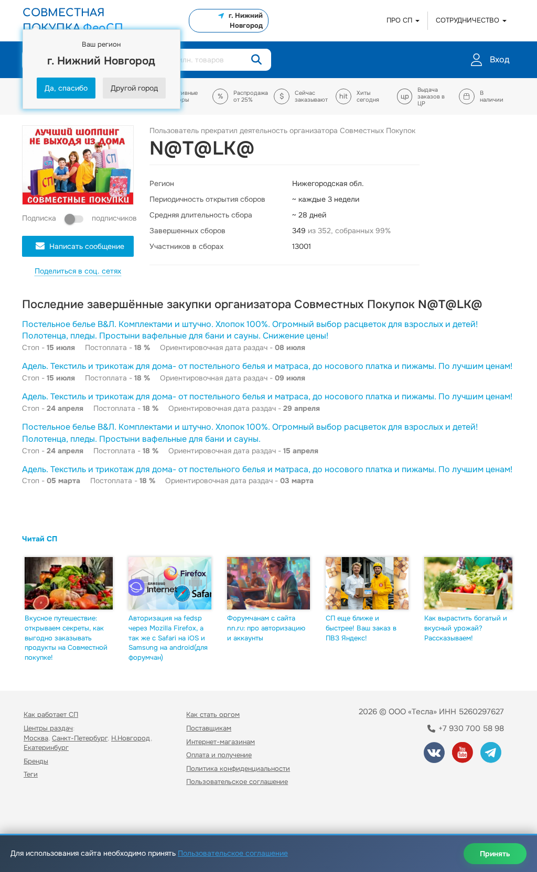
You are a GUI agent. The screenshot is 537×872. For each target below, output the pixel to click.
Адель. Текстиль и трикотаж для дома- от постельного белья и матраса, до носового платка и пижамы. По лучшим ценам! (267, 366)
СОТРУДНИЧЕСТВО (468, 20)
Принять (495, 853)
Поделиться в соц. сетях (78, 271)
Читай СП (39, 538)
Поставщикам (208, 728)
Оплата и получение (219, 754)
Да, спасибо (66, 88)
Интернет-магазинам (220, 741)
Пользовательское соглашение (237, 781)
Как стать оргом (213, 714)
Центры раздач (48, 728)
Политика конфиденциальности (238, 768)
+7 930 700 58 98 (470, 728)
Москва (36, 738)
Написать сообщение (86, 246)
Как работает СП (51, 714)
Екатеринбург (46, 747)
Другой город (134, 88)
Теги (31, 774)
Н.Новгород (131, 738)
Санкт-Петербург (80, 738)
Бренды (36, 761)
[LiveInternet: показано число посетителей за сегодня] (47, 812)
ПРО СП (400, 20)
